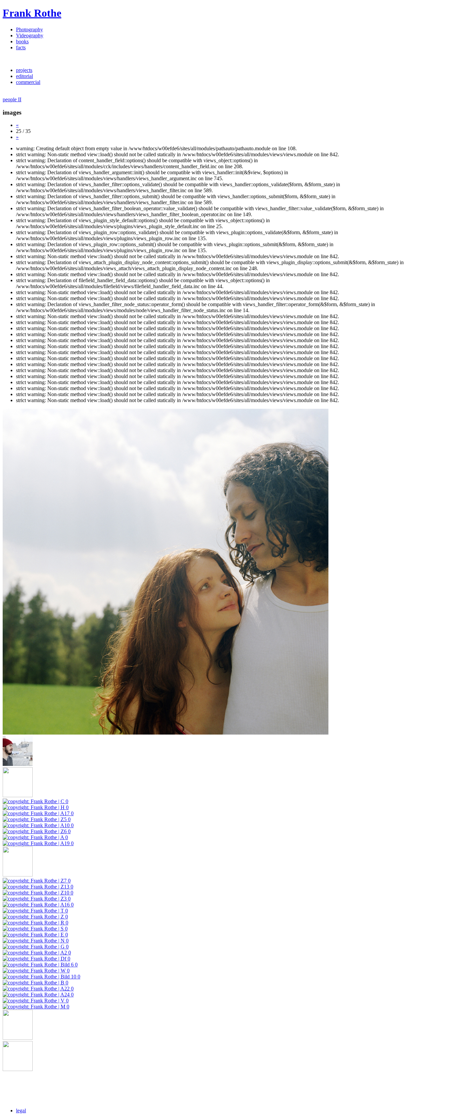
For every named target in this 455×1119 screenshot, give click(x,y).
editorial (24, 76)
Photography (29, 29)
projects (24, 70)
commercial (28, 82)
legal (21, 1110)
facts (21, 47)
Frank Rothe (32, 13)
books (22, 41)
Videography (29, 35)
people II (12, 99)
